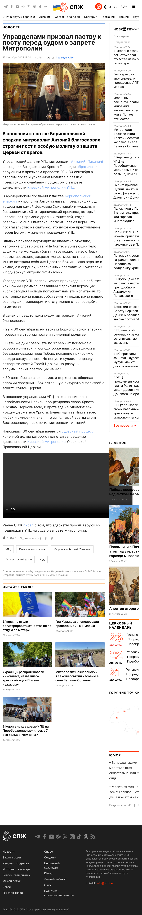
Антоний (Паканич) (87, 161)
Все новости (123, 425)
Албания (45, 17)
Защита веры (12, 857)
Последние (121, 36)
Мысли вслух (12, 881)
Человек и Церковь (16, 863)
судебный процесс (78, 431)
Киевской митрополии (46, 187)
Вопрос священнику (16, 875)
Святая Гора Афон (67, 17)
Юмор (115, 755)
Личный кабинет (55, 879)
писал (28, 525)
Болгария (90, 17)
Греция (124, 17)
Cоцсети (50, 857)
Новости (12, 27)
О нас (48, 885)
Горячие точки (124, 693)
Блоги (7, 887)
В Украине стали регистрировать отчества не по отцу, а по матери (27, 626)
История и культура (16, 869)
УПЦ (70, 187)
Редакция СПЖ (65, 57)
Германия (108, 17)
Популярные (121, 42)
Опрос (48, 851)
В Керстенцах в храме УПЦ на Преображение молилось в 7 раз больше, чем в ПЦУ (26, 731)
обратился (86, 167)
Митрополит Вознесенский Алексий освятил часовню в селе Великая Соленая (77, 676)
